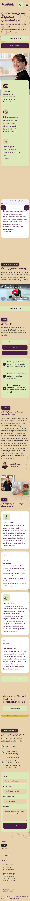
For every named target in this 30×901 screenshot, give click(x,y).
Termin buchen (15, 708)
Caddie (6, 898)
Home (4, 845)
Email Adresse (8, 786)
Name (5, 776)
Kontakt (4, 848)
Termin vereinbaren (15, 38)
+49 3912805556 (8, 94)
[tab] (15, 342)
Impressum (5, 852)
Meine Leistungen (15, 45)
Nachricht (6, 806)
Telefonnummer (8, 796)
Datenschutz (6, 855)
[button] (27, 5)
